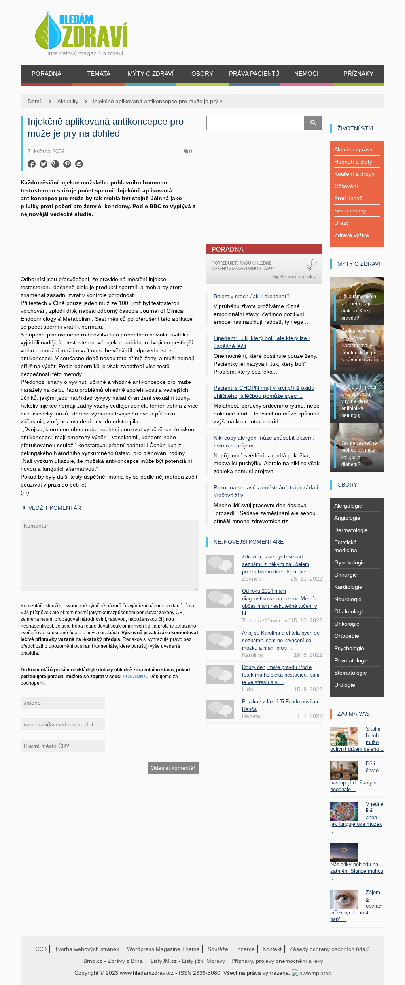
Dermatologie (351, 530)
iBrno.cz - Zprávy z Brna (112, 961)
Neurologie (347, 599)
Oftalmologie (350, 611)
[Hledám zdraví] (92, 31)
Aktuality (67, 101)
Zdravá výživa (351, 235)
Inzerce (245, 949)
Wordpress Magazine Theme (163, 949)
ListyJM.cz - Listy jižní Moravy (188, 961)
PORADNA (135, 676)
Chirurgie (345, 574)
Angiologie (347, 518)
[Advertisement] (110, 245)
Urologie (344, 685)
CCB (41, 949)
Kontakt (272, 949)
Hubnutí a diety (353, 161)
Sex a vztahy (350, 210)
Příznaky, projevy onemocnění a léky (277, 961)
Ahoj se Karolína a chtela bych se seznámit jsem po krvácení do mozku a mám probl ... (281, 640)
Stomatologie (350, 672)
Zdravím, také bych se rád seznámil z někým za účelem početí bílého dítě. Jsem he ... (276, 564)
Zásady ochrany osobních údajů (330, 949)
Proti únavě (348, 198)
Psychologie (349, 648)
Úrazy (341, 223)
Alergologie (348, 505)
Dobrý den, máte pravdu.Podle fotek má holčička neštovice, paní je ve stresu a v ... (281, 674)
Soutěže (218, 949)
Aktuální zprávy (353, 149)
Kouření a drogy (354, 174)
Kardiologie (348, 587)
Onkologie (347, 623)
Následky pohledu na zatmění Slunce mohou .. (356, 871)
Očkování (346, 186)
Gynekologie (349, 562)
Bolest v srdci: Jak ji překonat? (252, 296)
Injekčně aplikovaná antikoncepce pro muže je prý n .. (160, 101)
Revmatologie (351, 660)
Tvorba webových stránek (87, 949)
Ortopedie (346, 636)
